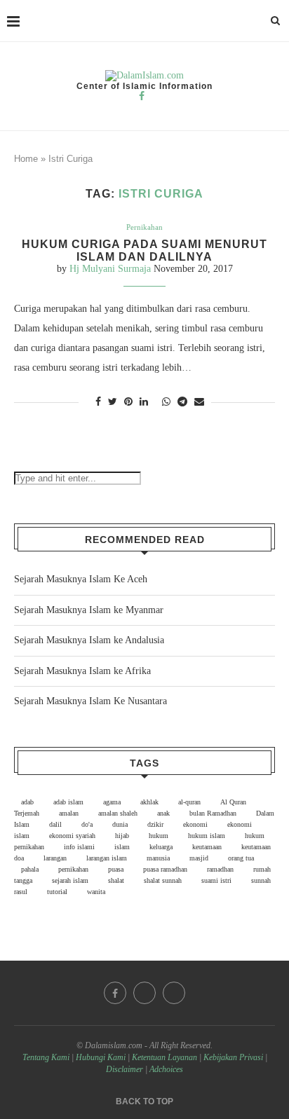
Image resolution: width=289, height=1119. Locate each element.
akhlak (149, 802)
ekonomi (195, 824)
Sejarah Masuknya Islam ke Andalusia (89, 640)
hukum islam (206, 835)
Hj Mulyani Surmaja (110, 268)
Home (26, 158)
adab (27, 802)
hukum (158, 835)
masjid (198, 858)
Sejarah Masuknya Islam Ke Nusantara (90, 701)
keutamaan (207, 847)
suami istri (216, 880)
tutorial (57, 891)
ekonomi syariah (72, 835)
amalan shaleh (117, 813)
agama (112, 802)
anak (163, 813)
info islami (79, 847)
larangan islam (106, 858)
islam (122, 847)
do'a (87, 824)
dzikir (155, 824)
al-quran (189, 802)
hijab (122, 835)
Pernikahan (144, 227)
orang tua (241, 858)
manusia (158, 858)
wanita (96, 891)
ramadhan (220, 869)
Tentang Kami (47, 1057)
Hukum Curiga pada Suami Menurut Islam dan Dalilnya (144, 250)
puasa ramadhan (165, 869)
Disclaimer (124, 1069)
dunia (120, 824)
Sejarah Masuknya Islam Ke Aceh (80, 579)
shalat (116, 880)
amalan (69, 813)
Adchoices (166, 1069)
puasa (115, 869)
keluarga (161, 847)
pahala (30, 869)
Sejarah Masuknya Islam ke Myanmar (88, 610)
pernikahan (73, 869)
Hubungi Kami (101, 1057)
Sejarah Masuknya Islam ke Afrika (82, 671)
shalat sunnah (163, 880)
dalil (55, 824)
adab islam (68, 802)
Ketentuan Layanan (164, 1057)
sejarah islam (70, 880)
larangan (55, 858)
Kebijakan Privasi (233, 1057)
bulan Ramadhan (212, 813)
